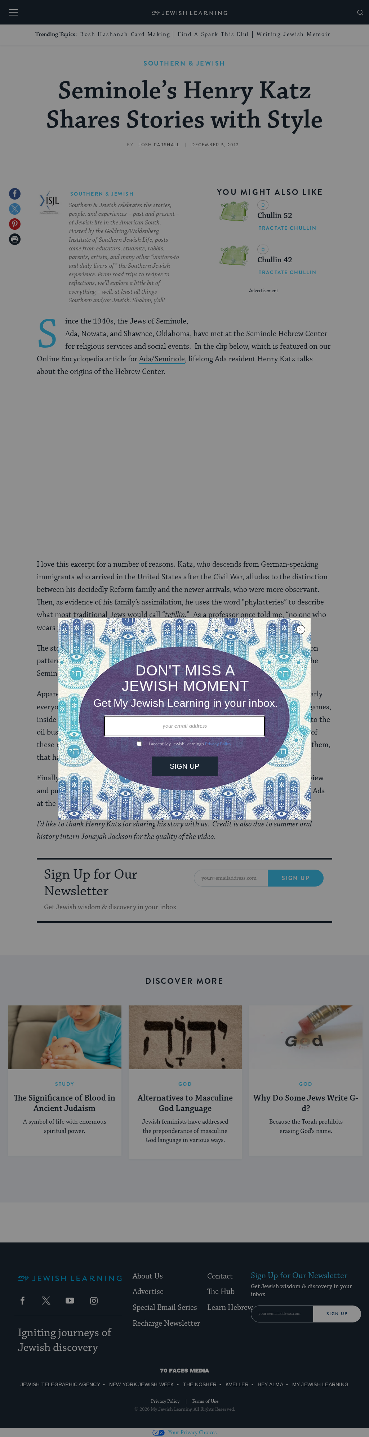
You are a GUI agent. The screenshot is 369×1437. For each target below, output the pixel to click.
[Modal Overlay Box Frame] (184, 719)
